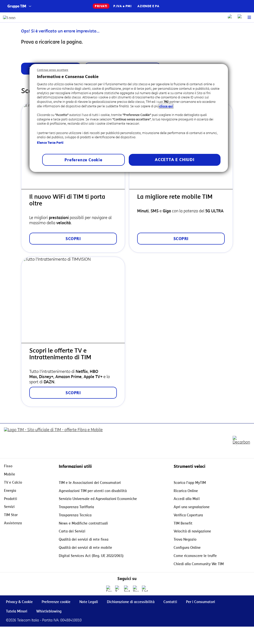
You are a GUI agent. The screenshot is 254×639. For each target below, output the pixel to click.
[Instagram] (127, 588)
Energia (10, 491)
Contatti (170, 602)
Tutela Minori (16, 611)
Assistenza (13, 523)
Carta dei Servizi (72, 531)
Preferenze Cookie (83, 160)
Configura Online (187, 548)
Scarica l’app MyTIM (190, 483)
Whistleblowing (49, 611)
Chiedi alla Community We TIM (199, 564)
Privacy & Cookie (19, 602)
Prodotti (10, 499)
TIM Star (11, 515)
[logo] (9, 17)
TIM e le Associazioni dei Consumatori (90, 483)
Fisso (8, 466)
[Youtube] (136, 588)
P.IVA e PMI (122, 6)
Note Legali (88, 602)
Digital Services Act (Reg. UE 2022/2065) (91, 556)
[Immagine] (53, 440)
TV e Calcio (13, 482)
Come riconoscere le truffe (195, 556)
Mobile (9, 474)
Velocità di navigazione (192, 531)
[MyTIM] (241, 17)
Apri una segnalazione (192, 507)
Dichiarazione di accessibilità (131, 602)
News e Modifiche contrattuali (83, 523)
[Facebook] (109, 588)
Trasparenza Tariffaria (76, 507)
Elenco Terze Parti (50, 142)
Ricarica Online (186, 491)
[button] (249, 17)
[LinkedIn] (145, 588)
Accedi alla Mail (187, 499)
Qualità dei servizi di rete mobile (85, 548)
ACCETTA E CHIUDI (174, 159)
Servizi (9, 507)
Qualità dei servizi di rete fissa (83, 539)
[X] (118, 588)
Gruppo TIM (16, 6)
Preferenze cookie (56, 602)
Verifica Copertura (188, 515)
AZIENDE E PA (148, 6)
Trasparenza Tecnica (75, 515)
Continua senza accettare (52, 70)
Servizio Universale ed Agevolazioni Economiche (98, 499)
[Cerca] (231, 17)
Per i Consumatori (200, 602)
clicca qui (166, 106)
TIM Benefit (183, 523)
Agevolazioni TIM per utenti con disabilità (93, 491)
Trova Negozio (185, 539)
